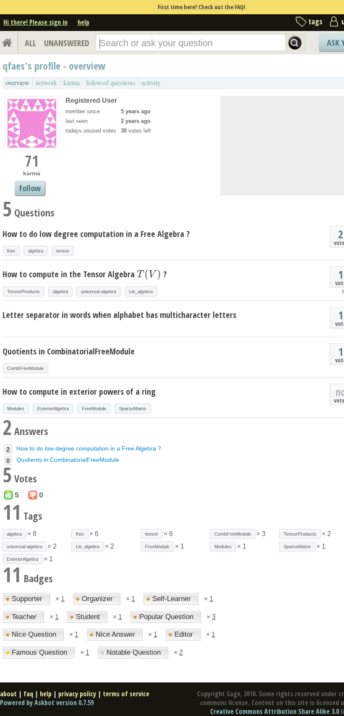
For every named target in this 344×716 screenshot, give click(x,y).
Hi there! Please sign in (35, 22)
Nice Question (31, 634)
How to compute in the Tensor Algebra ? (85, 274)
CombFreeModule (25, 368)
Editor (181, 634)
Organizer (95, 599)
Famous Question (37, 652)
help (83, 22)
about (8, 693)
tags (315, 21)
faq (28, 693)
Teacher (22, 617)
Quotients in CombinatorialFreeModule (69, 351)
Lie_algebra (141, 291)
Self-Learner (169, 599)
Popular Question (164, 617)
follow (30, 188)
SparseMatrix (132, 408)
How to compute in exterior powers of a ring (79, 391)
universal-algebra (98, 291)
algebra (35, 250)
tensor (62, 250)
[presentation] (149, 274)
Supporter (24, 599)
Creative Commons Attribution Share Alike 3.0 (274, 711)
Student (86, 617)
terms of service (126, 693)
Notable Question (131, 652)
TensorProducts (23, 291)
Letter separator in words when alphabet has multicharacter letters (119, 314)
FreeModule (94, 408)
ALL (30, 43)
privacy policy (77, 693)
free (11, 250)
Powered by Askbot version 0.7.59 (47, 702)
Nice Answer (113, 634)
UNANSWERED (66, 43)
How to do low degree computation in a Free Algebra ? (96, 234)
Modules (15, 408)
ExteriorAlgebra (53, 408)
